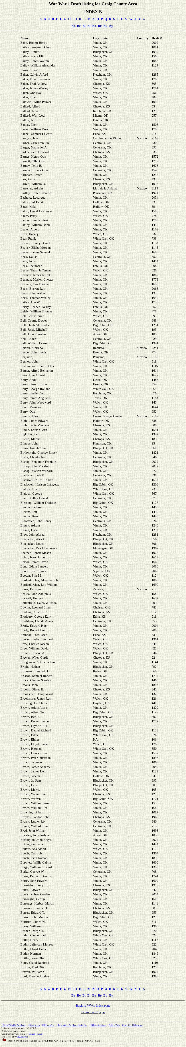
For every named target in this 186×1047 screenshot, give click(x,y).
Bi (84, 26)
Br (100, 26)
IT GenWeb (114, 1025)
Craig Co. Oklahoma (132, 1025)
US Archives (34, 1025)
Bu (105, 26)
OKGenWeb (48, 1025)
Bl (88, 26)
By (111, 26)
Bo (94, 26)
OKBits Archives (98, 1025)
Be (79, 26)
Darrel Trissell (36, 1033)
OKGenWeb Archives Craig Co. (71, 1025)
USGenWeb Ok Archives (13, 1025)
